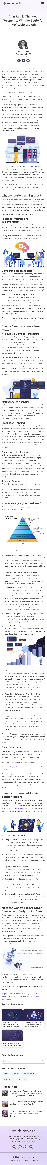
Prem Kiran (23, 51)
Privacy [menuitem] (26, 1160)
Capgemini (28, 199)
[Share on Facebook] (19, 60)
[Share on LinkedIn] (28, 60)
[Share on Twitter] (23, 60)
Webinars (15, 1074)
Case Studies (21, 1079)
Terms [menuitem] (35, 1160)
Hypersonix (22, 808)
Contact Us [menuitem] (14, 1160)
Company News (28, 1074)
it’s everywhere (38, 102)
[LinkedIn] (23, 45)
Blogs (6, 1074)
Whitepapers (8, 1079)
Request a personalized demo (13, 994)
